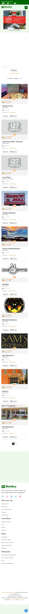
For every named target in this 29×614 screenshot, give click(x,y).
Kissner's (5, 391)
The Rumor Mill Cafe (8, 213)
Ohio (7, 112)
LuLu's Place (6, 177)
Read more (5, 116)
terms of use (12, 599)
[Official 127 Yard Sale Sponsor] (14, 19)
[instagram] (7, 496)
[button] (26, 7)
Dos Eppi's (5, 284)
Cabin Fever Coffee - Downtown (12, 141)
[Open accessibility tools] (26, 610)
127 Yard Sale (9, 101)
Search (14, 70)
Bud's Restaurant (8, 427)
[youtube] (20, 496)
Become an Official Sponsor (8, 592)
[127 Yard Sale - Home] (6, 7)
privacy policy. (21, 599)
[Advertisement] (14, 54)
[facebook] (2, 496)
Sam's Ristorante (8, 355)
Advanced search (14, 73)
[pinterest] (11, 496)
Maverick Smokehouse (9, 320)
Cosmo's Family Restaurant (11, 248)
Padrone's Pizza (7, 106)
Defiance (14, 112)
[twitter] (15, 496)
